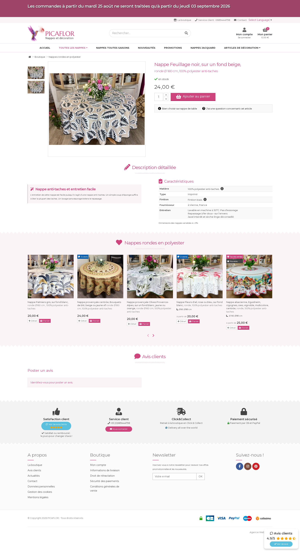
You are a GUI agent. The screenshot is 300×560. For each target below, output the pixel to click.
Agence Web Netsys (261, 532)
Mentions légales (38, 497)
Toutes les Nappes (72, 47)
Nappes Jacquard (203, 47)
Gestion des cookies (40, 491)
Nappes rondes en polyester (154, 243)
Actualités (34, 475)
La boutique (184, 20)
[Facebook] (239, 466)
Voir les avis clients (58, 424)
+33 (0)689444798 (120, 423)
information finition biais (205, 199)
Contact (242, 20)
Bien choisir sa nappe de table (179, 108)
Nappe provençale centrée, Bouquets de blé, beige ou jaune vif (99, 305)
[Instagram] (247, 466)
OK (200, 476)
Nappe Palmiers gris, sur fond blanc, (48, 305)
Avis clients (34, 470)
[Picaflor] (29, 56)
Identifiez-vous (39, 382)
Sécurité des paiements (104, 481)
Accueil (45, 47)
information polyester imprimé (222, 188)
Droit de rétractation (102, 475)
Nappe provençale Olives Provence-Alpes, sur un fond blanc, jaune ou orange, (149, 307)
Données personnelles (41, 486)
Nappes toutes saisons (112, 47)
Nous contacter (120, 429)
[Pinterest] (256, 466)
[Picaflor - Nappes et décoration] (52, 32)
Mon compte (98, 465)
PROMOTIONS (173, 47)
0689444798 (214, 20)
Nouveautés (146, 47)
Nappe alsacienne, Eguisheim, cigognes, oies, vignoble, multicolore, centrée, (247, 307)
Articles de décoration (241, 47)
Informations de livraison (105, 470)
